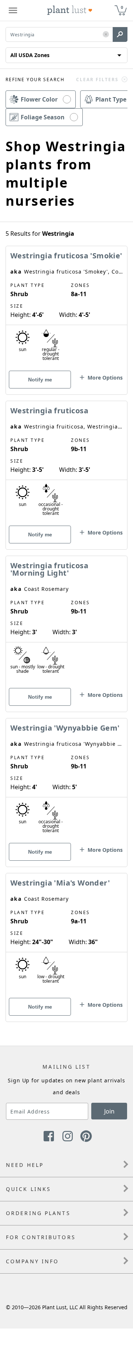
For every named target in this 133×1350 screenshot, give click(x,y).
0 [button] (122, 7)
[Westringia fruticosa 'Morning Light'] (66, 621)
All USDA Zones (30, 55)
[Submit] (120, 34)
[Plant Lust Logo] (69, 10)
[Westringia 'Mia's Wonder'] (66, 934)
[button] (106, 34)
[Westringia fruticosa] (66, 462)
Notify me (40, 380)
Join (109, 1111)
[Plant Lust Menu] (12, 10)
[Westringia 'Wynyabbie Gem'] (66, 779)
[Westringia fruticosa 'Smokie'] (66, 307)
